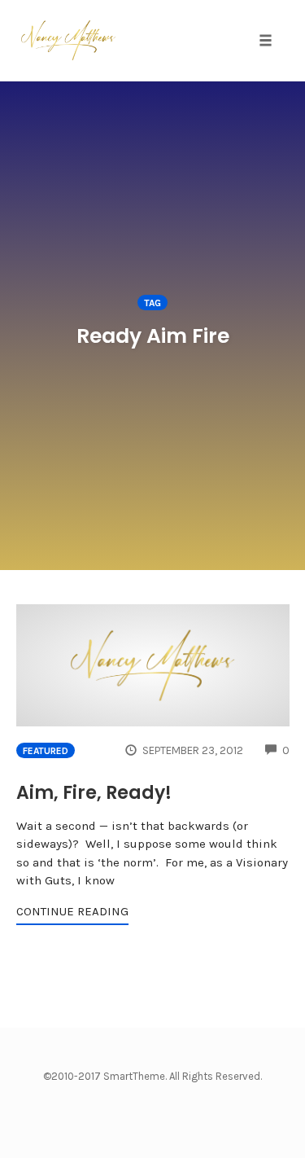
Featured (45, 751)
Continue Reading (72, 911)
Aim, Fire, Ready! (94, 792)
